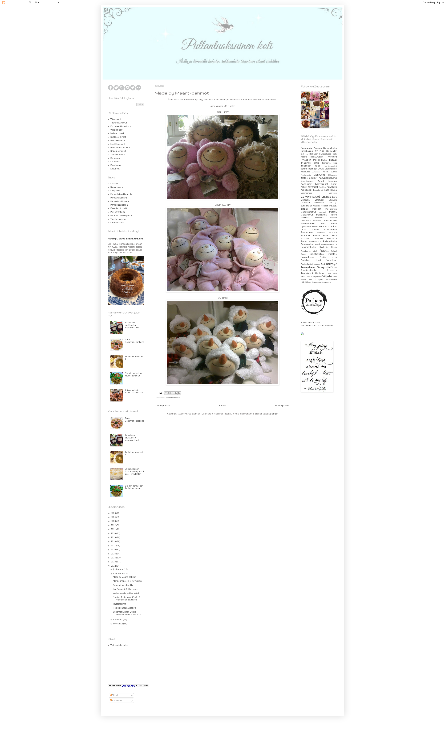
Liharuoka (333, 200)
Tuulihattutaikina (118, 219)
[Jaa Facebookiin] (176, 393)
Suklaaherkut (308, 257)
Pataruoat (321, 232)
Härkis (324, 160)
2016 (113, 549)
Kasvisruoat (116, 165)
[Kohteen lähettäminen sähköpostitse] (166, 393)
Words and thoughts (312, 279)
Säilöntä (317, 264)
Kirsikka (322, 187)
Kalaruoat (115, 161)
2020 (113, 533)
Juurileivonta (306, 175)
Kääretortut (318, 190)
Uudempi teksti (163, 405)
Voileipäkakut (116, 130)
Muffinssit (305, 217)
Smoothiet (332, 254)
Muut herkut (329, 223)
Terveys (331, 264)
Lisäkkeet (305, 202)
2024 (113, 517)
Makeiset (316, 209)
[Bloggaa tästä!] (169, 393)
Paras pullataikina (118, 198)
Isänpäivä (326, 163)
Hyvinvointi (332, 157)
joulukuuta (118, 569)
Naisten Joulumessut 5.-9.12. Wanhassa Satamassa (126, 598)
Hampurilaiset (325, 154)
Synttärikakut (307, 264)
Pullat (334, 235)
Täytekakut (115, 119)
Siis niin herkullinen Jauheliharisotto (134, 374)
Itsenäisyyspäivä (330, 166)
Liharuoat (114, 169)
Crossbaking (307, 151)
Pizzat (325, 235)
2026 (113, 513)
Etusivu (222, 405)
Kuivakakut (332, 187)
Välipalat (327, 276)
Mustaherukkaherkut (120, 147)
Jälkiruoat (319, 174)
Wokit (335, 276)
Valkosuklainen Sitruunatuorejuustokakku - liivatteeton (134, 471)
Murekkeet (317, 221)
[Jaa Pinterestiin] (179, 393)
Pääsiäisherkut (330, 241)
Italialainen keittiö (310, 166)
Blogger (273, 414)
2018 (113, 541)
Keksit (303, 187)
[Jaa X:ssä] (172, 393)
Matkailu (333, 212)
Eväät (321, 151)
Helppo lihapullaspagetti (124, 608)
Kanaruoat (115, 158)
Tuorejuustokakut (118, 123)
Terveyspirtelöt (325, 267)
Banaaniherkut (330, 148)
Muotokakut (306, 220)
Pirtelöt (316, 235)
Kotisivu (114, 183)
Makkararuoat (331, 209)
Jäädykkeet (332, 175)
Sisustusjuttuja (317, 254)
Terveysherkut (308, 267)
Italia (335, 163)
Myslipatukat (306, 227)
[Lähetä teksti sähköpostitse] (160, 393)
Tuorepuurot (332, 270)
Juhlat (325, 172)
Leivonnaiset (310, 196)
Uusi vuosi (332, 273)
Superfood (331, 260)
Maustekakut (307, 215)
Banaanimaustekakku (123, 585)
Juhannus (316, 172)
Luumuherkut (318, 203)
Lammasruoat (306, 193)
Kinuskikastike (117, 222)
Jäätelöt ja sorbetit (309, 178)
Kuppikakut (306, 190)
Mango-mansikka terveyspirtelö (128, 581)
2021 (113, 529)
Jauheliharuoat (117, 155)
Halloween (313, 154)
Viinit (308, 276)
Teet (323, 264)
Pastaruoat (307, 232)
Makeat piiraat (117, 133)
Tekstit (115, 695)
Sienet (303, 254)
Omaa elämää (310, 229)
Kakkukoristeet (307, 181)
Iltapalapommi (119, 604)
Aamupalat (307, 148)
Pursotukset (332, 238)
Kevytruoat (313, 187)
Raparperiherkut (118, 151)
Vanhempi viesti (281, 405)
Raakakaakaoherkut (310, 244)
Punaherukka (306, 238)
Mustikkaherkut (117, 144)
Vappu (303, 276)
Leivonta (326, 196)
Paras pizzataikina (119, 205)
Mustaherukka (330, 220)
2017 (113, 545)
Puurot (304, 241)
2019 (113, 537)
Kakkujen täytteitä (118, 208)
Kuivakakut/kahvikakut (120, 126)
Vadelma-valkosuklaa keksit (126, 593)
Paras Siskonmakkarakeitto (134, 340)
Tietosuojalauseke (119, 645)
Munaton (333, 218)
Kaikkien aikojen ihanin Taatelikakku (134, 391)
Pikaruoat (305, 235)
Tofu (335, 267)
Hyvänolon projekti (310, 160)
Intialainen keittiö (310, 163)
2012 (113, 566)
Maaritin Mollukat (173, 397)
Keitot (334, 183)
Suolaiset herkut (328, 257)
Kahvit (334, 178)
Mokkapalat (321, 215)
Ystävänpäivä (331, 279)
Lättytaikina (115, 190)
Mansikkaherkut (117, 140)
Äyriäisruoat (326, 282)
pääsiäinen (306, 282)
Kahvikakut (325, 177)
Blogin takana (116, 187)
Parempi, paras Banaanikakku (125, 238)
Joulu (321, 168)
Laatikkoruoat (330, 190)
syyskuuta (118, 624)
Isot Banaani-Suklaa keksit (125, 589)
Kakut (321, 181)
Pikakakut (333, 232)
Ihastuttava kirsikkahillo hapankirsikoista (132, 325)
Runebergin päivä (309, 251)
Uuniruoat (320, 273)
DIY (316, 151)
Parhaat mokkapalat (119, 201)
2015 (113, 554)
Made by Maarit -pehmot (124, 577)
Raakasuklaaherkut (329, 244)
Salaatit (334, 251)
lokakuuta (118, 619)
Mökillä (315, 227)
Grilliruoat (304, 154)
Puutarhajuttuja (315, 241)
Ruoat (324, 250)
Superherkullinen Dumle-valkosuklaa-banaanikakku (127, 613)
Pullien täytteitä (117, 212)
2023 (113, 521)
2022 (113, 525)
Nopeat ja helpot (328, 226)
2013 (113, 562)
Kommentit (117, 700)
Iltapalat (333, 159)
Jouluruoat (305, 172)
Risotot (334, 247)
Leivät (334, 197)
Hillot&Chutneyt (316, 157)
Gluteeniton (331, 151)
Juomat (334, 172)
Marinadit (322, 212)
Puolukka (319, 238)
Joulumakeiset (331, 169)
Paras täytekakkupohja (121, 194)
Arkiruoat (318, 148)
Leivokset (333, 193)
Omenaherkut (330, 229)
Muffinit (333, 215)
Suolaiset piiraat (118, 137)
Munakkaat (320, 218)
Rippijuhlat (323, 247)
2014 (113, 558)
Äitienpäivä (316, 282)
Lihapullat (305, 200)
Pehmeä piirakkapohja (121, 215)
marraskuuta (119, 573)
